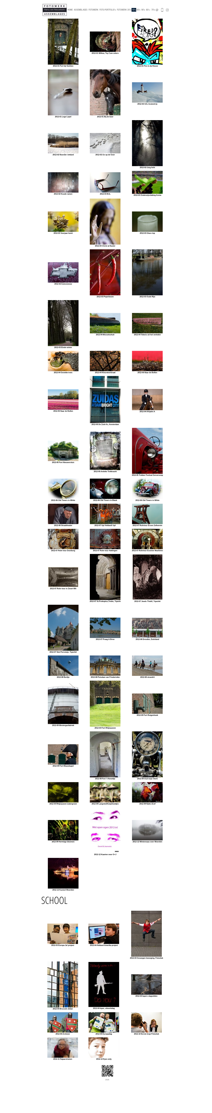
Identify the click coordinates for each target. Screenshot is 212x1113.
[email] (157, 10)
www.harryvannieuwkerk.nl (60, 1081)
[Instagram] (167, 10)
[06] (162, 10)
